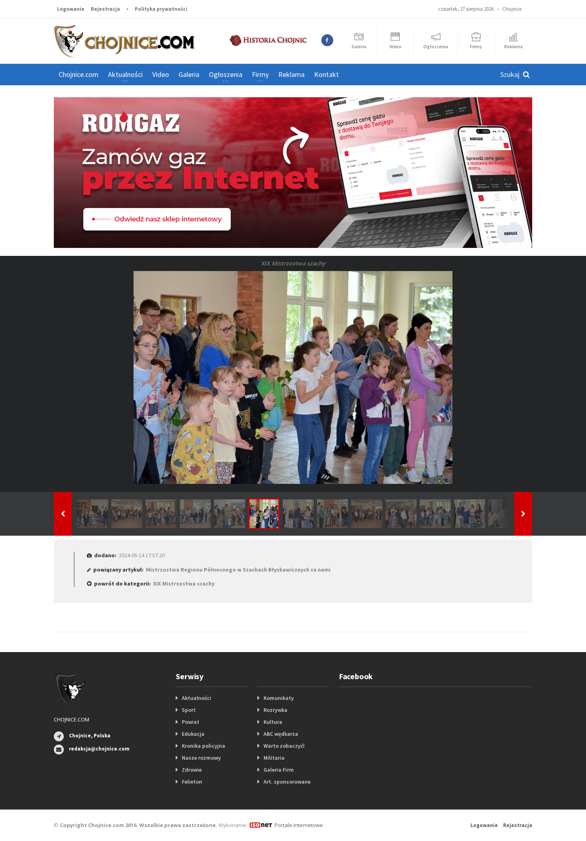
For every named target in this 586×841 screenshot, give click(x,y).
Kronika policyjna (203, 745)
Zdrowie (192, 769)
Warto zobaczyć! (284, 745)
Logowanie (71, 9)
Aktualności (196, 697)
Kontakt (326, 74)
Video (160, 74)
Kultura (273, 721)
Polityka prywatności (161, 9)
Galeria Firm (279, 769)
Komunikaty (279, 697)
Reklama (291, 74)
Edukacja (193, 733)
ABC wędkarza (281, 733)
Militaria (274, 757)
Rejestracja (105, 9)
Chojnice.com (78, 74)
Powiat (190, 721)
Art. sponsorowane (287, 781)
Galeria (189, 74)
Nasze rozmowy (201, 757)
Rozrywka (275, 709)
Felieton (192, 781)
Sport (189, 709)
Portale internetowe (299, 825)
